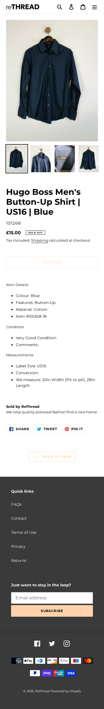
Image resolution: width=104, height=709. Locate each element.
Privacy (18, 546)
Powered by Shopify (65, 691)
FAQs (16, 504)
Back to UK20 (56, 456)
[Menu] (94, 6)
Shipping (39, 240)
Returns (18, 560)
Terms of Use (23, 532)
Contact (19, 518)
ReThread (42, 691)
